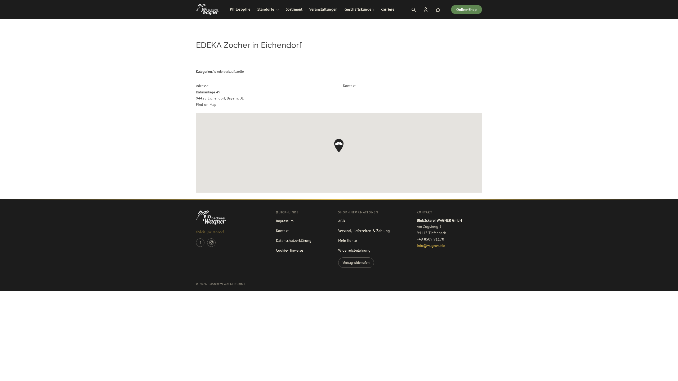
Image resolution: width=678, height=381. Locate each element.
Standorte (265, 9)
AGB (341, 221)
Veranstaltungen (323, 9)
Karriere (387, 9)
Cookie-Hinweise (289, 250)
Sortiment (294, 9)
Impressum (284, 221)
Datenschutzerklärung (293, 240)
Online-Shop (466, 9)
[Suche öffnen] (413, 9)
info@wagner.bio (431, 245)
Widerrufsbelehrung (354, 250)
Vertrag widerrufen (356, 262)
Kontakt (282, 230)
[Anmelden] (425, 9)
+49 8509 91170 (430, 239)
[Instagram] (211, 242)
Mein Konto (347, 240)
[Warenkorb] (437, 9)
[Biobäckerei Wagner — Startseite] (207, 9)
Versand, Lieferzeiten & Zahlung (364, 230)
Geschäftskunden (359, 9)
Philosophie (240, 9)
